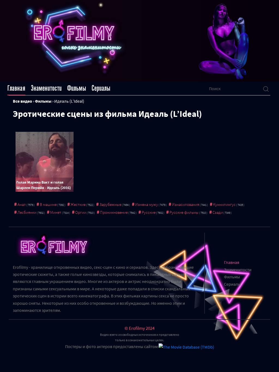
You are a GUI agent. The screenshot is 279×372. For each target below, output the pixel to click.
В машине (48, 204)
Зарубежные (110, 204)
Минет (55, 212)
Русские (149, 212)
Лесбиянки (26, 212)
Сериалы (101, 88)
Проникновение (114, 212)
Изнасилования (185, 204)
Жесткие (78, 204)
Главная (16, 88)
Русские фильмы (184, 212)
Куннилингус (224, 204)
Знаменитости (46, 88)
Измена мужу (146, 204)
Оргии (80, 212)
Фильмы (76, 88)
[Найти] (266, 88)
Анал (21, 204)
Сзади (218, 212)
